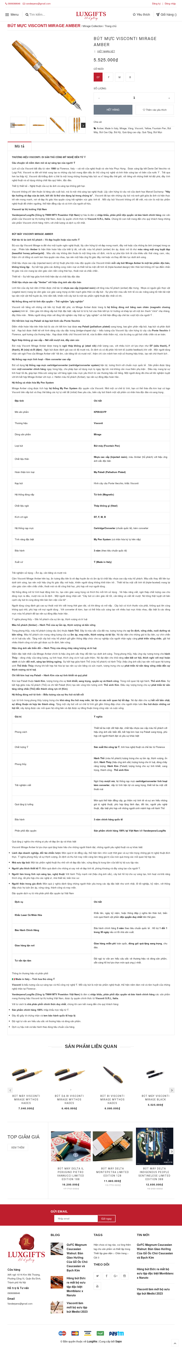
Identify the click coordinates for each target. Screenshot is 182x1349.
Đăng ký (156, 3)
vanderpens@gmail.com (38, 3)
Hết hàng (113, 109)
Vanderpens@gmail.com (20, 1303)
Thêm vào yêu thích (156, 109)
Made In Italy (111, 128)
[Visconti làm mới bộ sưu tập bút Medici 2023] (57, 1307)
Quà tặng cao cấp (131, 132)
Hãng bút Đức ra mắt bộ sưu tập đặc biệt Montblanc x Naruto (76, 1286)
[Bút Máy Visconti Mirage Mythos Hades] (26, 1073)
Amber (100, 128)
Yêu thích (143, 14)
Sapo (118, 1341)
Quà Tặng (147, 132)
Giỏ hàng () (168, 14)
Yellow (147, 128)
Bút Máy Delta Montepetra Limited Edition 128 (112, 1172)
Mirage (123, 128)
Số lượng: (100, 88)
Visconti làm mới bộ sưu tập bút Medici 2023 (77, 1307)
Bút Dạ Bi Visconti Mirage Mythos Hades (69, 1100)
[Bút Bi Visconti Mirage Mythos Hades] (112, 1073)
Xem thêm (17, 1147)
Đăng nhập (170, 3)
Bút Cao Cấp (106, 132)
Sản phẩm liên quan (91, 1046)
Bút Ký (117, 132)
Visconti (139, 128)
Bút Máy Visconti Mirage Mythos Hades (26, 1100)
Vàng (130, 128)
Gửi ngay (106, 1218)
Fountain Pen (159, 128)
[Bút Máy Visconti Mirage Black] (156, 1073)
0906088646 (14, 3)
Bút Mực (157, 132)
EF (98, 77)
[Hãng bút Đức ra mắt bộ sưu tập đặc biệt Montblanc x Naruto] (57, 1282)
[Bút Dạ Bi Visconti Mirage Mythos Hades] (69, 1073)
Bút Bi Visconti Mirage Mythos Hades (112, 1100)
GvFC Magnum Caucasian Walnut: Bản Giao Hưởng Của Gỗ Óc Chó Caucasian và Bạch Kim (77, 1257)
